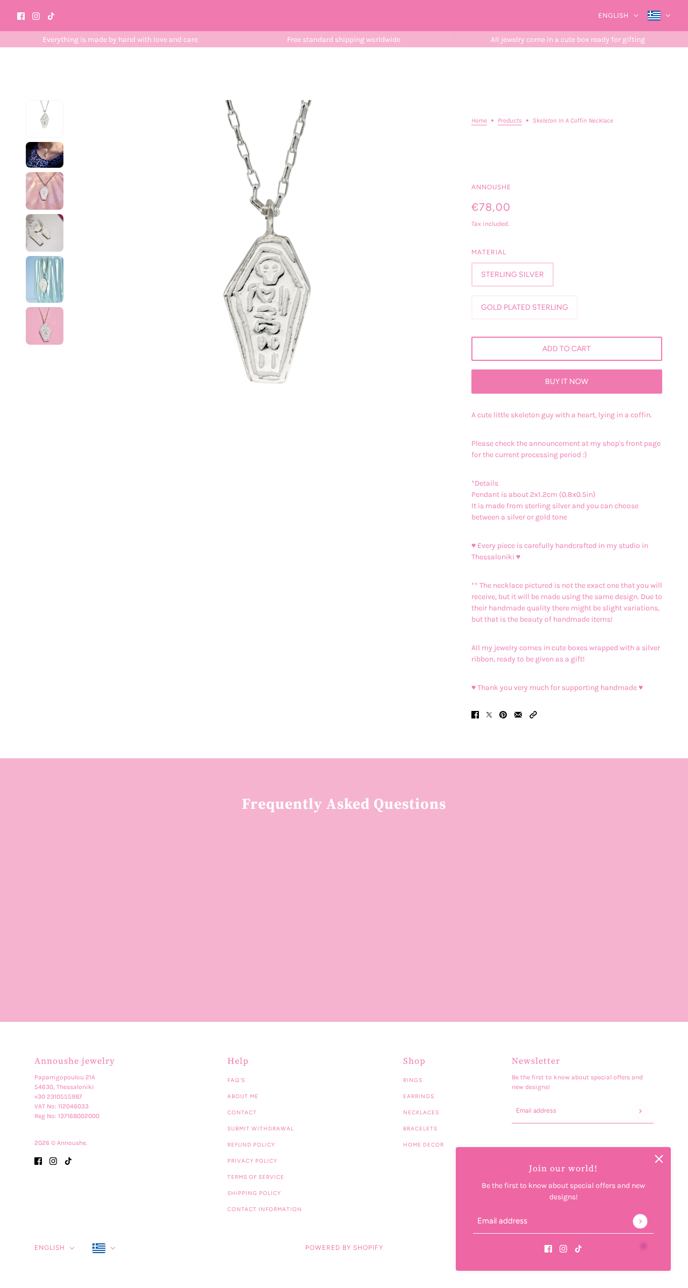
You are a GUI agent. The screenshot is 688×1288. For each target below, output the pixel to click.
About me (243, 1096)
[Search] (624, 74)
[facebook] (21, 16)
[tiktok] (51, 16)
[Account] (644, 74)
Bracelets (420, 1128)
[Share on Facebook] (475, 714)
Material (488, 252)
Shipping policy (254, 1193)
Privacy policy (252, 1160)
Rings (412, 1080)
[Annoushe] (105, 73)
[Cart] (665, 74)
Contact (242, 1112)
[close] (659, 1159)
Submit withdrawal (260, 1128)
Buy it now (566, 381)
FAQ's (236, 1080)
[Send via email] (518, 714)
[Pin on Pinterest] (503, 714)
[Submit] (640, 1221)
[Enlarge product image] (267, 287)
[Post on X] (489, 714)
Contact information (264, 1209)
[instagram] (36, 16)
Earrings (418, 1096)
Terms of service (255, 1176)
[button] (533, 714)
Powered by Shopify (344, 1247)
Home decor (423, 1144)
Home (479, 120)
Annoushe (491, 187)
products (510, 120)
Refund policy (251, 1144)
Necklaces (421, 1112)
